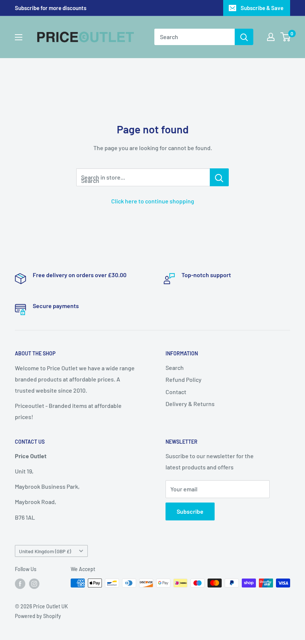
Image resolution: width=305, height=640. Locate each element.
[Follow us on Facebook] (20, 584)
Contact (176, 391)
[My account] (270, 37)
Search (175, 367)
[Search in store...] (219, 177)
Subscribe (190, 511)
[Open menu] (18, 37)
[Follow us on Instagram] (34, 584)
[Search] (244, 37)
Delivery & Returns (190, 403)
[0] (285, 36)
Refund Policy (184, 379)
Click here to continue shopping (152, 201)
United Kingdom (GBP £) (45, 551)
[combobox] (194, 37)
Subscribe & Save (262, 7)
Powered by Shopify (38, 616)
